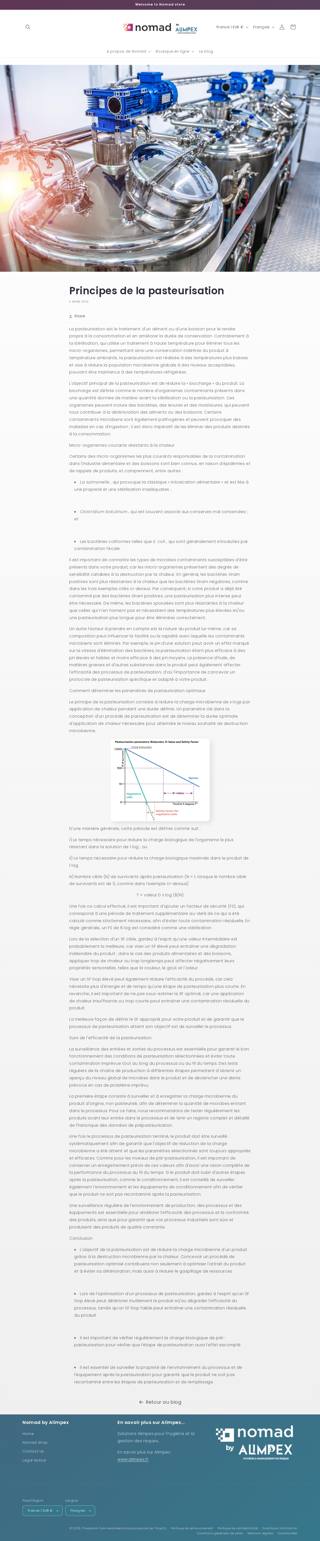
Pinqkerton (90, 1528)
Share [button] (79, 316)
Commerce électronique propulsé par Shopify (132, 1528)
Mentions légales (260, 1533)
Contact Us (33, 1451)
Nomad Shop (35, 1442)
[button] (28, 27)
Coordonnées (288, 1533)
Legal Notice (34, 1460)
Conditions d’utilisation (280, 1528)
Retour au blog (164, 1402)
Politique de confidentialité (238, 1528)
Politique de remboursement (192, 1528)
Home (28, 1433)
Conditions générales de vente (220, 1533)
